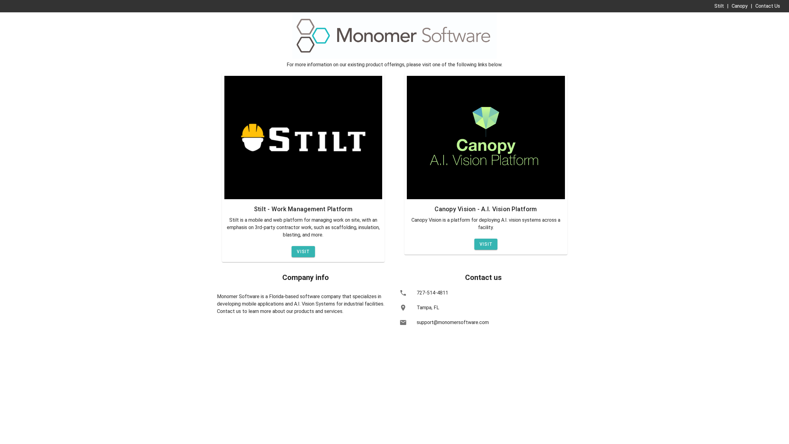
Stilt (719, 6)
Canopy (740, 6)
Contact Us (767, 6)
